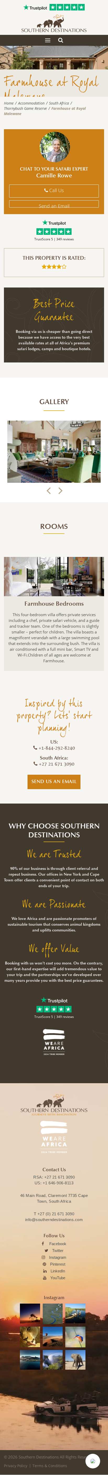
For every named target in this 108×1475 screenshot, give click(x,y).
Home (9, 103)
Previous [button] (48, 490)
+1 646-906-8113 (58, 1183)
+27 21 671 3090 (59, 1177)
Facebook (57, 1243)
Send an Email (54, 205)
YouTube (57, 1278)
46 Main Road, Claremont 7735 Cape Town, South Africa (54, 1198)
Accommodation (31, 103)
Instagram (57, 1257)
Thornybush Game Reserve (25, 108)
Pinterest (57, 1264)
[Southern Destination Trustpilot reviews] (35, 7)
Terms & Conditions (50, 1465)
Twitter (57, 1250)
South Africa (59, 103)
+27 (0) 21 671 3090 (55, 1214)
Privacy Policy (15, 1465)
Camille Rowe (54, 175)
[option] (54, 452)
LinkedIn (58, 1271)
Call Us (56, 190)
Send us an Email (54, 781)
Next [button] (60, 490)
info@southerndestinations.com (54, 1219)
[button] (92, 1461)
